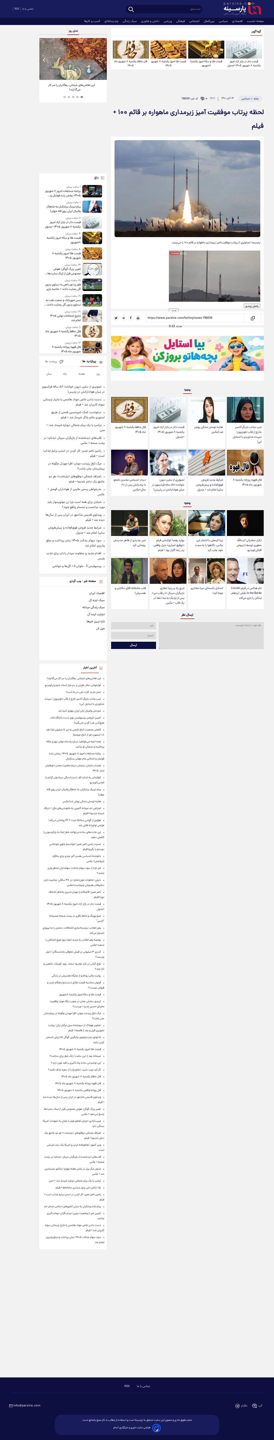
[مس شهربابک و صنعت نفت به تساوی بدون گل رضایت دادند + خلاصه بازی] (92, 300)
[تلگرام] (123, 318)
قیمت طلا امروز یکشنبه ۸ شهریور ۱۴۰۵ (168, 64)
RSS (17, 9)
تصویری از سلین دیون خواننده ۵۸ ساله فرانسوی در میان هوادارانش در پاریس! (168, 485)
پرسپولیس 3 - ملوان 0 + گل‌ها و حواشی (76, 566)
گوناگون (256, 31)
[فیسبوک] (130, 318)
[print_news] (138, 318)
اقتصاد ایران (97, 593)
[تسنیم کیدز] (187, 355)
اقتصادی (238, 21)
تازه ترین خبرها (96, 621)
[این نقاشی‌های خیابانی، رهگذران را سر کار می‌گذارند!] (73, 59)
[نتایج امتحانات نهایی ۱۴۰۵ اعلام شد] (92, 316)
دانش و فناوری (150, 21)
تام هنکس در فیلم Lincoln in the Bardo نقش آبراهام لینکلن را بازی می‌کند (246, 593)
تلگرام (244, 1406)
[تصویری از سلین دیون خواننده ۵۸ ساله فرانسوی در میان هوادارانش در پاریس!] (168, 463)
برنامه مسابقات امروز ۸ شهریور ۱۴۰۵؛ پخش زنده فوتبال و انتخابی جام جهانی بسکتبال (62, 193)
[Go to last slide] (44, 59)
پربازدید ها (89, 361)
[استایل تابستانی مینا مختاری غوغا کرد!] (206, 571)
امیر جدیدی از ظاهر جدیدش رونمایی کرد (129, 543)
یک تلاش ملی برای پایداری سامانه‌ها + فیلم (78, 1188)
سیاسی (224, 21)
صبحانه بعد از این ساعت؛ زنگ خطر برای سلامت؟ (75, 1056)
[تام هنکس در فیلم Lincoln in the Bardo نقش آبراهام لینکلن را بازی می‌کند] (245, 571)
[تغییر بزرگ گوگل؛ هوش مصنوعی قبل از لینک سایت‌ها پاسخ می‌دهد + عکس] (92, 269)
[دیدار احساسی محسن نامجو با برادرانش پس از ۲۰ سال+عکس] (129, 463)
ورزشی (168, 21)
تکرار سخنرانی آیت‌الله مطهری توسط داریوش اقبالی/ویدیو (249, 545)
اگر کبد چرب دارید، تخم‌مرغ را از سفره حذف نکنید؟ (74, 1070)
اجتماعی (194, 21)
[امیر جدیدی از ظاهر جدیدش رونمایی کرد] (129, 523)
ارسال (133, 645)
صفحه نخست (255, 21)
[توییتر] (116, 318)
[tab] (81, 97)
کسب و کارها (92, 21)
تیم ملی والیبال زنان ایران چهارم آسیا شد (79, 711)
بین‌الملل (209, 21)
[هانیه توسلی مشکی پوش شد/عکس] (206, 410)
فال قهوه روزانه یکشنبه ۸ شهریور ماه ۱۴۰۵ (247, 482)
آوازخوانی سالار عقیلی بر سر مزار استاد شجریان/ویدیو (73, 685)
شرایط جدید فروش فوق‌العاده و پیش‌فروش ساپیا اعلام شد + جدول (209, 485)
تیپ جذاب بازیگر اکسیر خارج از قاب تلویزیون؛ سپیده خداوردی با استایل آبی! (247, 434)
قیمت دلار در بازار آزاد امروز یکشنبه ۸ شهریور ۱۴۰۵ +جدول (244, 64)
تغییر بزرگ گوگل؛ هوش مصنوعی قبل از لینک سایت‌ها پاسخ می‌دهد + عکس (64, 271)
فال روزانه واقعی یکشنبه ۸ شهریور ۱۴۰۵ (79, 1090)
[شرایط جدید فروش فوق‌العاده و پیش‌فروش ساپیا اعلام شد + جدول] (206, 463)
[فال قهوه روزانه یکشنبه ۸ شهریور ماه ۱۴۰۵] (245, 463)
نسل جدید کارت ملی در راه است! (83, 692)
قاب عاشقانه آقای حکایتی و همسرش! (130, 591)
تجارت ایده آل (96, 614)
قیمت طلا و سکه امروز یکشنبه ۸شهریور (206, 64)
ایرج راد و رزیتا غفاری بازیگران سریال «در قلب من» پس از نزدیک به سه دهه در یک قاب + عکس (168, 595)
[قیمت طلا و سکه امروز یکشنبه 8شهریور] (206, 50)
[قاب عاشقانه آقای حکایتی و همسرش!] (129, 571)
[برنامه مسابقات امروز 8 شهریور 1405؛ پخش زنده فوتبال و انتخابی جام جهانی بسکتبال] (92, 191)
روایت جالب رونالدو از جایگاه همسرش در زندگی (76, 976)
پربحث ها (51, 361)
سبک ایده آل (97, 600)
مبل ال (100, 628)
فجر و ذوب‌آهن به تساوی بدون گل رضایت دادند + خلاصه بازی (62, 287)
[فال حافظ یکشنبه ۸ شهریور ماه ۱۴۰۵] (131, 50)
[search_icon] (131, 9)
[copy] (252, 318)
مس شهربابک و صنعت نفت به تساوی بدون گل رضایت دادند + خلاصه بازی (62, 302)
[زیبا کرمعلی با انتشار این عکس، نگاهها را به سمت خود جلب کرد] (206, 523)
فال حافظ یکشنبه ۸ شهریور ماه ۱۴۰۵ (130, 64)
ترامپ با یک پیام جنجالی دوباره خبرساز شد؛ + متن (75, 1181)
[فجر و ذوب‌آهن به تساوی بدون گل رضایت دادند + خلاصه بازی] (92, 285)
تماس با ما (27, 9)
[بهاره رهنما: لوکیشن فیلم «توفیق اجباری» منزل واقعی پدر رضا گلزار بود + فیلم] (168, 523)
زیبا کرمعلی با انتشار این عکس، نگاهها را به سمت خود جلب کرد (209, 545)
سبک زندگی (130, 21)
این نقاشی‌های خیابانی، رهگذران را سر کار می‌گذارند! (71, 87)
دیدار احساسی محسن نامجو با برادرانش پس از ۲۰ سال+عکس (129, 485)
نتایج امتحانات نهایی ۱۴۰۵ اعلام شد (65, 318)
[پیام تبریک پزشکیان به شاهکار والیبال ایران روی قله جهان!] (92, 207)
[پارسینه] (240, 9)
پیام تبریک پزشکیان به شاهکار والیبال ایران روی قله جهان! (63, 209)
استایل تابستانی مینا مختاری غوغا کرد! (207, 591)
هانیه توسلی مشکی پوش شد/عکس (208, 429)
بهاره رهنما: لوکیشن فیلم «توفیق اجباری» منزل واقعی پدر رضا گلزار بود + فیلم (168, 545)
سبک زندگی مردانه (93, 607)
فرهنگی (181, 21)
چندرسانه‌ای (111, 21)
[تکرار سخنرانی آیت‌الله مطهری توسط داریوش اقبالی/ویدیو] (245, 523)
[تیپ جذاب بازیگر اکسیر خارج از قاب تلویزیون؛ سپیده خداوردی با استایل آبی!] (245, 410)
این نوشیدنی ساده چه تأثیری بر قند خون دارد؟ (76, 1063)
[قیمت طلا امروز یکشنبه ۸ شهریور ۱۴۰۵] (168, 50)
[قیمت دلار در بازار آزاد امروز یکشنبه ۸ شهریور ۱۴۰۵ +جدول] (244, 50)
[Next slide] (101, 59)
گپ (260, 1406)
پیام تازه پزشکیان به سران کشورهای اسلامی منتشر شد (72, 1207)
